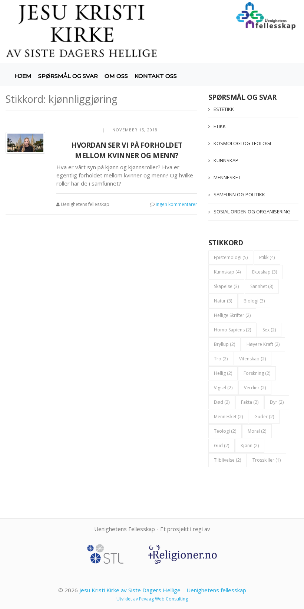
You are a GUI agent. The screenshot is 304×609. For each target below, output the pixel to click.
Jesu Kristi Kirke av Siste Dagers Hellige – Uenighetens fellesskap (162, 590)
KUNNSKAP (226, 160)
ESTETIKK (224, 109)
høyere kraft (263, 344)
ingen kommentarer (176, 204)
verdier (255, 387)
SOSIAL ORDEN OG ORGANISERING (252, 211)
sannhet (261, 286)
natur (223, 301)
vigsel (223, 387)
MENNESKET (227, 177)
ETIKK (220, 126)
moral (257, 431)
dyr (277, 402)
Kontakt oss (156, 75)
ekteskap (264, 272)
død (221, 402)
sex (269, 330)
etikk (267, 257)
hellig (223, 373)
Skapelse (226, 286)
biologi (254, 301)
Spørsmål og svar (68, 75)
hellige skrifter (232, 315)
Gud (221, 445)
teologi (225, 431)
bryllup (224, 344)
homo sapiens (232, 330)
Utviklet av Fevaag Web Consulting (152, 599)
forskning (257, 373)
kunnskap (227, 272)
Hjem (23, 75)
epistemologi (231, 257)
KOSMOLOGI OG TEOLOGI (242, 143)
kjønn (250, 445)
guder (264, 416)
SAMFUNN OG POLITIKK (239, 194)
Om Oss (116, 75)
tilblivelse (227, 460)
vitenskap (252, 359)
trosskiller (266, 460)
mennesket (228, 416)
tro (221, 359)
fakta (249, 402)
